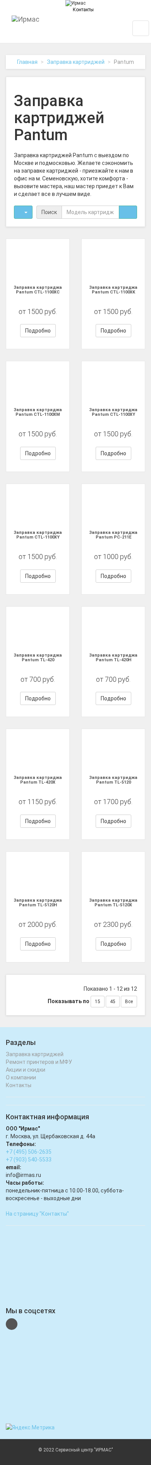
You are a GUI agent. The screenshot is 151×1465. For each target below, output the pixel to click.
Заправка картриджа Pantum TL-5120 (113, 780)
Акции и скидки (25, 1070)
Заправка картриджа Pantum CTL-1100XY (113, 412)
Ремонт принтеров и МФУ (39, 1062)
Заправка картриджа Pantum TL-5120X (113, 902)
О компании (21, 1077)
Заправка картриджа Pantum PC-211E (113, 535)
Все (129, 1001)
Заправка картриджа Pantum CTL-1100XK (113, 290)
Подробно (38, 331)
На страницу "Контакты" (37, 1214)
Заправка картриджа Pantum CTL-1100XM (38, 412)
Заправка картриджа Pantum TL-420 (38, 657)
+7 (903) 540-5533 (28, 1159)
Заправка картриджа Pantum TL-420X (38, 780)
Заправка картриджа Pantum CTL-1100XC (38, 290)
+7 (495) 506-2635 (28, 1152)
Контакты (83, 9)
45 (112, 1001)
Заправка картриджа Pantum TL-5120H (38, 902)
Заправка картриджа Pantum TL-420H (113, 657)
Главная (27, 62)
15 (97, 1001)
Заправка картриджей (76, 62)
